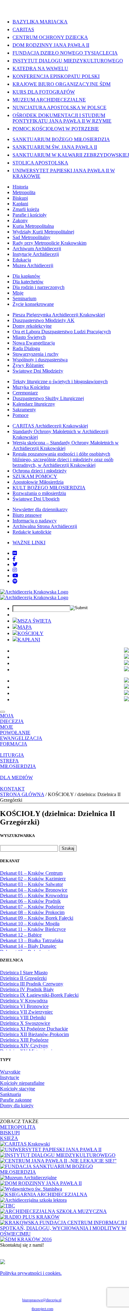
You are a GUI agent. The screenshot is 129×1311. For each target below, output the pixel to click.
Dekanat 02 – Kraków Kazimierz (33, 878)
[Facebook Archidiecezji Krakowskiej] (14, 558)
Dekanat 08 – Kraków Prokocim (32, 912)
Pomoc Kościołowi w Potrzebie (56, 128)
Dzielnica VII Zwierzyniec (26, 1012)
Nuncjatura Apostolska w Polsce (59, 107)
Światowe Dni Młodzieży (38, 371)
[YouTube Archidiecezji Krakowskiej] (15, 575)
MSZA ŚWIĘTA (34, 621)
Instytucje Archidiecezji (36, 254)
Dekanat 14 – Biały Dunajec (28, 946)
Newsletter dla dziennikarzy (40, 509)
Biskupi (20, 198)
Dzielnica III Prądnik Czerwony (31, 983)
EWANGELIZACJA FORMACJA (21, 741)
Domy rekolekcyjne (32, 326)
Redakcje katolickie (32, 532)
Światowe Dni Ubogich (36, 498)
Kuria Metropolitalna (33, 226)
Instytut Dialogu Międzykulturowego (68, 60)
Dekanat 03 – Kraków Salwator (31, 884)
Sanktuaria (10, 1094)
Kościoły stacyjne (17, 1088)
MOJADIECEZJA (12, 718)
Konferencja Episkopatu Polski (56, 76)
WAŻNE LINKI (29, 542)
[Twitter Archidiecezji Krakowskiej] (15, 564)
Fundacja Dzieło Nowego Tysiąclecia (65, 53)
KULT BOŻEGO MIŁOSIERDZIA (49, 487)
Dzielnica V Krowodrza (24, 1000)
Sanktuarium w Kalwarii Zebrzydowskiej (71, 155)
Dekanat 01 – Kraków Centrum (31, 873)
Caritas (23, 29)
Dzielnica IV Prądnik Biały (27, 989)
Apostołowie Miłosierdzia (38, 482)
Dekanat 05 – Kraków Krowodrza (34, 895)
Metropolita (24, 192)
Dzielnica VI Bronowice (24, 1006)
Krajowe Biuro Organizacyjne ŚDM (62, 84)
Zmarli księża (26, 209)
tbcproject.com (42, 1309)
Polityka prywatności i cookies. (31, 1273)
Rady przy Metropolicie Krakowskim (49, 243)
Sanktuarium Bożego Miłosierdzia (61, 139)
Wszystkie (10, 1071)
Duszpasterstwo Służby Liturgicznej (48, 398)
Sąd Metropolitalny (31, 237)
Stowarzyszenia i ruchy (36, 354)
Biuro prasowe (27, 515)
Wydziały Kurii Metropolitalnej (43, 231)
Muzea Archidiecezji (33, 265)
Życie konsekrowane (33, 304)
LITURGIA (12, 755)
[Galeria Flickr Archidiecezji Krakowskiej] (15, 553)
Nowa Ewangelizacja (34, 342)
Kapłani (20, 203)
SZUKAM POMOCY (35, 476)
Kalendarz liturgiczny (34, 404)
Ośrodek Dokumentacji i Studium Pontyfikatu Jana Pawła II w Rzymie (62, 118)
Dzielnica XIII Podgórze (24, 1040)
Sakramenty (24, 409)
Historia (20, 186)
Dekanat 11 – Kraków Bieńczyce (33, 929)
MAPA (25, 627)
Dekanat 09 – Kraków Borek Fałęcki (36, 918)
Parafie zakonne (16, 1100)
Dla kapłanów (26, 276)
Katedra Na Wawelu (40, 68)
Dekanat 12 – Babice (21, 934)
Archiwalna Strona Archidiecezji (45, 526)
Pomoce (20, 415)
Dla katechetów (28, 281)
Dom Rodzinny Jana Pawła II (51, 45)
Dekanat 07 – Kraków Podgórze (32, 906)
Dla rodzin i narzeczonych (38, 287)
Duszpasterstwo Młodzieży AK (44, 320)
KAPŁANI (29, 639)
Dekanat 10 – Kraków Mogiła (29, 923)
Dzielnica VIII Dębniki (23, 1017)
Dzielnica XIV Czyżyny (24, 1045)
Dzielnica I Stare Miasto (24, 972)
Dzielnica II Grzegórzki (23, 978)
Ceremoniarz (25, 392)
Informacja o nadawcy (35, 520)
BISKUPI (10, 1132)
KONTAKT (12, 788)
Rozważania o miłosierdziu (39, 493)
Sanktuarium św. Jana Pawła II (55, 147)
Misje (18, 293)
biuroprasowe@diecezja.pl (41, 1300)
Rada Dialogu (26, 348)
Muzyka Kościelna (31, 387)
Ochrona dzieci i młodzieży (40, 470)
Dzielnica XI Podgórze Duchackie (34, 1028)
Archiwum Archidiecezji (37, 248)
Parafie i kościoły (30, 215)
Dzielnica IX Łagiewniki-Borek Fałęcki (39, 995)
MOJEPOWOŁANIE (15, 729)
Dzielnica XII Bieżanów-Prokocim (34, 1034)
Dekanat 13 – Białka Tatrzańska (31, 940)
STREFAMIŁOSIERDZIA (18, 763)
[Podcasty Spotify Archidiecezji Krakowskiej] (15, 581)
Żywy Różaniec (28, 365)
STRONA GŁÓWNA (22, 794)
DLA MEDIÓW (16, 777)
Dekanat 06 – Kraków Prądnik (30, 901)
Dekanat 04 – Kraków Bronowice (33, 890)
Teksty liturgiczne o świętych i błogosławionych (60, 381)
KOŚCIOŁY (31, 633)
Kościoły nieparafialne (22, 1083)
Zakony (20, 220)
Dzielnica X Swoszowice (25, 1023)
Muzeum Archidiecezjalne (49, 99)
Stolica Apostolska (40, 162)
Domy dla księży (17, 1105)
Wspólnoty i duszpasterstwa (40, 359)
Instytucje (9, 1077)
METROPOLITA (18, 1127)
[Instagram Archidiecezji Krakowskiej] (15, 570)
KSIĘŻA (9, 1138)
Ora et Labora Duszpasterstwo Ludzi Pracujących (62, 331)
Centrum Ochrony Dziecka (50, 37)
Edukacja (22, 259)
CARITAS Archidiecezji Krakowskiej (50, 425)
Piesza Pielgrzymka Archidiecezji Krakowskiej (59, 314)
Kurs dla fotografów (44, 92)
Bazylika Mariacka (40, 21)
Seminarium (24, 298)
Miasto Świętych (29, 337)
